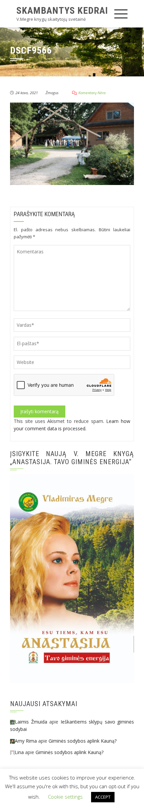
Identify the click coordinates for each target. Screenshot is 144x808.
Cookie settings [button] (65, 796)
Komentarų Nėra (91, 92)
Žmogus (52, 92)
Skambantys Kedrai (62, 10)
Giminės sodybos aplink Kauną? (83, 741)
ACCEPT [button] (103, 797)
